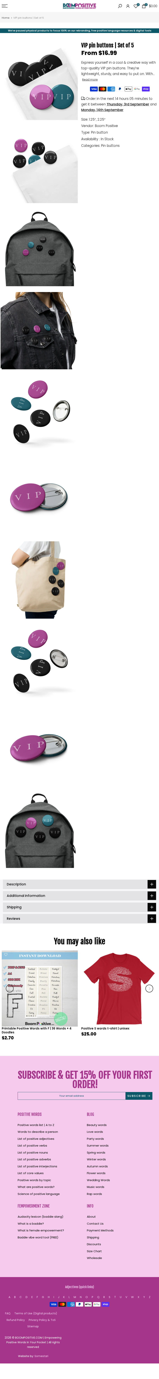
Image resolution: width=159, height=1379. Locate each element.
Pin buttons (110, 145)
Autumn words (97, 1166)
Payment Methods (100, 1230)
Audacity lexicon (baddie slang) (40, 1217)
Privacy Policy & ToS (42, 1320)
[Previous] (10, 988)
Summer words (98, 1145)
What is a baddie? (31, 1224)
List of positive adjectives (36, 1139)
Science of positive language (39, 1194)
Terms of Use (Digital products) (35, 1313)
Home (6, 18)
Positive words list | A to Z (36, 1125)
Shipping (93, 1237)
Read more (90, 79)
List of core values (31, 1173)
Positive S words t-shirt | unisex (105, 1028)
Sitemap (33, 1326)
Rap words (94, 1194)
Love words (95, 1132)
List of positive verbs (32, 1145)
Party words (95, 1139)
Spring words (96, 1152)
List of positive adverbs (34, 1159)
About (91, 1217)
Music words (95, 1187)
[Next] (149, 988)
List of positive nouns (33, 1152)
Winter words (96, 1159)
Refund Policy (16, 1320)
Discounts (94, 1244)
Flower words (96, 1173)
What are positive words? (36, 1187)
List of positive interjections (37, 1166)
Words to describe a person (38, 1132)
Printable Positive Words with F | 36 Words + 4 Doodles (37, 1030)
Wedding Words (98, 1180)
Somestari (41, 1356)
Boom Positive (106, 125)
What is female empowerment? (41, 1230)
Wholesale (94, 1258)
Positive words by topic (34, 1180)
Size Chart (94, 1251)
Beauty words (97, 1125)
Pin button (99, 132)
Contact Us (95, 1224)
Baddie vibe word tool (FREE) (38, 1237)
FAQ (7, 1313)
